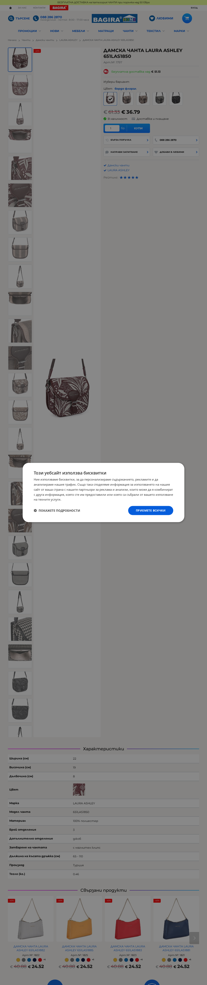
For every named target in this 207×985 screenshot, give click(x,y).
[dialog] (103, 492)
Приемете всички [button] (151, 510)
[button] (57, 510)
